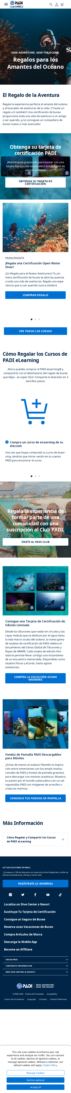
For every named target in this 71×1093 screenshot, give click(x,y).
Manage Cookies (35, 1072)
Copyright (31, 999)
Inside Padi (12, 959)
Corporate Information (19, 966)
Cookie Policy (50, 1065)
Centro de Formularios (14, 999)
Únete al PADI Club (35, 542)
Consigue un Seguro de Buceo (24, 919)
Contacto (43, 999)
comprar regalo (35, 295)
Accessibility (52, 994)
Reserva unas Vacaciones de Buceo (28, 927)
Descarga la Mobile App (20, 942)
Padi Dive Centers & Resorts (20, 972)
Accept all (35, 1087)
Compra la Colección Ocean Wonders (35, 678)
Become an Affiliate (18, 949)
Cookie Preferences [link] (58, 999)
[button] (32, 319)
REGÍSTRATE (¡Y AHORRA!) (35, 883)
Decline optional (36, 1080)
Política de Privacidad (34, 994)
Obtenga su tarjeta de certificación (35, 182)
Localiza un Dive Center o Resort (27, 904)
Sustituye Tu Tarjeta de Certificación (30, 912)
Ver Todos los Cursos (35, 331)
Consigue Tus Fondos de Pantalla (35, 798)
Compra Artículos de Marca (23, 934)
